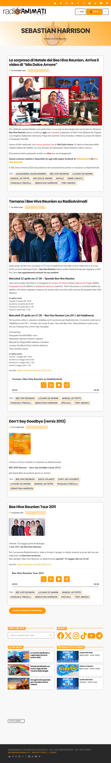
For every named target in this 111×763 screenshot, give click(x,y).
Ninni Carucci (75, 178)
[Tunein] (72, 3)
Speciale (66, 403)
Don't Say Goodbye (68, 479)
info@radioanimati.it (19, 752)
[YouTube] (101, 3)
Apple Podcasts (24, 370)
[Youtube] (91, 635)
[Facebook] (78, 3)
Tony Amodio (68, 183)
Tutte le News (16, 721)
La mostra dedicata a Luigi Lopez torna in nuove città (40, 655)
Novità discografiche (38, 70)
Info (49, 370)
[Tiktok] (83, 635)
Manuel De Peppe (20, 178)
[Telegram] (107, 3)
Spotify (37, 370)
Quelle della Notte (86, 653)
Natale (60, 178)
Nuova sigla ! (36, 706)
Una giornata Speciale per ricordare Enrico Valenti (40, 682)
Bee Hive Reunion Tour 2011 (32, 507)
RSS (44, 370)
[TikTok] (95, 3)
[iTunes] (55, 3)
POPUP (94, 11)
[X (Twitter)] (84, 3)
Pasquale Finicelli (21, 183)
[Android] (61, 3)
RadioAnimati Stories (35, 207)
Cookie (53, 752)
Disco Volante (46, 479)
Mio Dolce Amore (42, 178)
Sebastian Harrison (46, 183)
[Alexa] (66, 3)
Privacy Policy (39, 752)
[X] (68, 635)
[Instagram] (89, 3)
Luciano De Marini (82, 174)
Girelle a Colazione (86, 666)
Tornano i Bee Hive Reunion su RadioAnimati (48, 201)
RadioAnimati (82, 159)
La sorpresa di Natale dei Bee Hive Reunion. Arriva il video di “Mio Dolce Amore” (54, 62)
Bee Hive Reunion (59, 174)
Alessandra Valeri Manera (31, 174)
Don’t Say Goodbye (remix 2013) (37, 421)
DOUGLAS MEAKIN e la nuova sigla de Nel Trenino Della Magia (40, 668)
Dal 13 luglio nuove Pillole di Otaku (41, 694)
